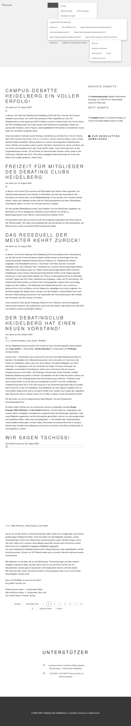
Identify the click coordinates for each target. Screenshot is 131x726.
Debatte (63, 6)
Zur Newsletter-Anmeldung (104, 137)
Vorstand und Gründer (99, 48)
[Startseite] (7, 4)
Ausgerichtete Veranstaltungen (60, 22)
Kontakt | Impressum (99, 58)
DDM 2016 (53, 27)
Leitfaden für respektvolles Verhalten (74, 43)
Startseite (53, 5)
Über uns (95, 43)
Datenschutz (94, 712)
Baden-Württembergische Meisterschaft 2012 (96, 27)
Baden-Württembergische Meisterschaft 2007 (65, 37)
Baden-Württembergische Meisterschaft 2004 (101, 37)
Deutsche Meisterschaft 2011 (60, 32)
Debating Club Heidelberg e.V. (55, 712)
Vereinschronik (97, 53)
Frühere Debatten (83, 11)
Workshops (53, 43)
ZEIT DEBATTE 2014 (69, 27)
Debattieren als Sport (68, 16)
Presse (108, 53)
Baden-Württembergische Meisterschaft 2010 (90, 32)
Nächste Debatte (66, 11)
